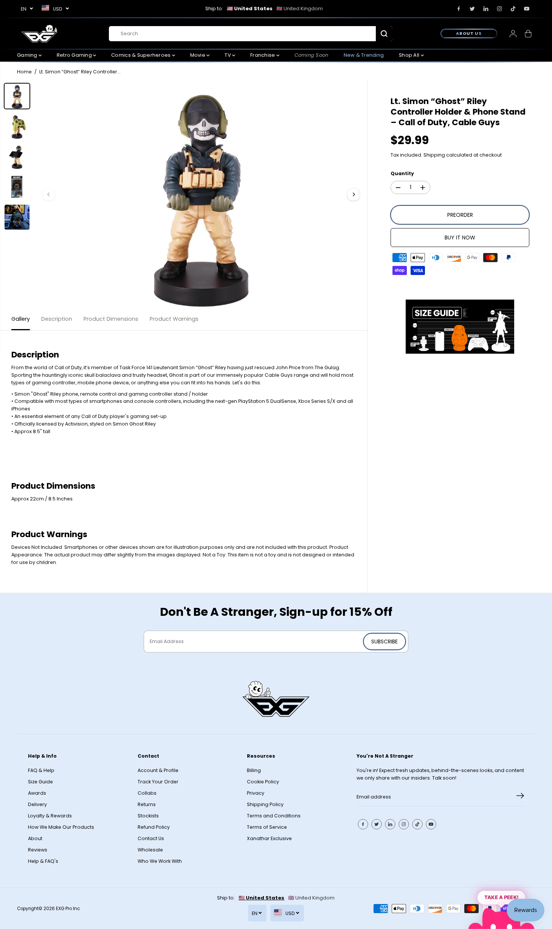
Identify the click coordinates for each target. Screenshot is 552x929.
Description (56, 319)
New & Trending (364, 55)
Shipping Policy (265, 804)
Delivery (37, 804)
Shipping (434, 155)
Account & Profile (158, 770)
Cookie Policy (263, 781)
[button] (460, 327)
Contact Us (151, 838)
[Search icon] (384, 33)
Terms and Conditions (274, 815)
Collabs (147, 793)
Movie (198, 55)
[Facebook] (458, 8)
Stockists (148, 815)
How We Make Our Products (61, 827)
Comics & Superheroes (141, 55)
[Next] (353, 194)
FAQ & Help (41, 770)
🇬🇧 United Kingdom (299, 8)
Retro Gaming (75, 55)
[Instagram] (499, 8)
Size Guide (40, 781)
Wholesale (150, 850)
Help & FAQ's (43, 861)
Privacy (255, 793)
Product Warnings (174, 319)
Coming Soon (312, 55)
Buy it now (460, 238)
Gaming (28, 55)
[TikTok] (513, 8)
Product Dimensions (111, 319)
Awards (37, 793)
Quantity (402, 174)
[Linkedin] (485, 8)
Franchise (263, 55)
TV (228, 55)
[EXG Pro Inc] (39, 33)
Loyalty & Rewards (50, 815)
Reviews (37, 850)
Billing (254, 770)
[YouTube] (526, 8)
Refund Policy (154, 827)
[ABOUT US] (468, 33)
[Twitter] (472, 8)
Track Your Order (158, 781)
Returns (147, 804)
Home (24, 71)
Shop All (409, 55)
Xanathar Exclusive (269, 838)
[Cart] (528, 33)
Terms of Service (267, 827)
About (35, 838)
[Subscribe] (520, 797)
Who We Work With (160, 861)
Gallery (20, 319)
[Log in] (513, 33)
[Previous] (48, 194)
